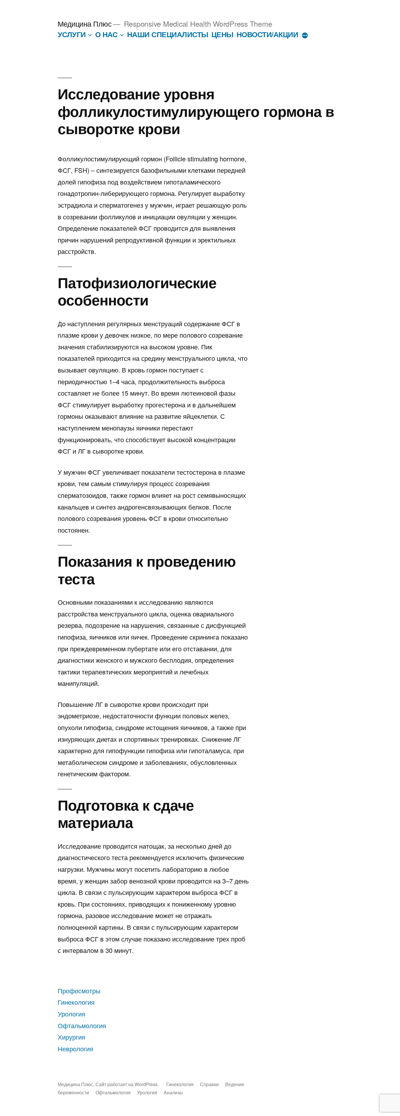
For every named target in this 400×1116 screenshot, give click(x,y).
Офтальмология (82, 1025)
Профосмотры (79, 990)
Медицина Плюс (85, 23)
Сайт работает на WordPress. (127, 1084)
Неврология (75, 1048)
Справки (209, 1084)
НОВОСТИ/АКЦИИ (267, 34)
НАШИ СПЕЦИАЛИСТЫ (167, 34)
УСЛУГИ (72, 34)
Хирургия (71, 1036)
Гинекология (76, 1001)
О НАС (106, 34)
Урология (71, 1013)
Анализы (173, 1092)
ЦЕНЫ (222, 34)
